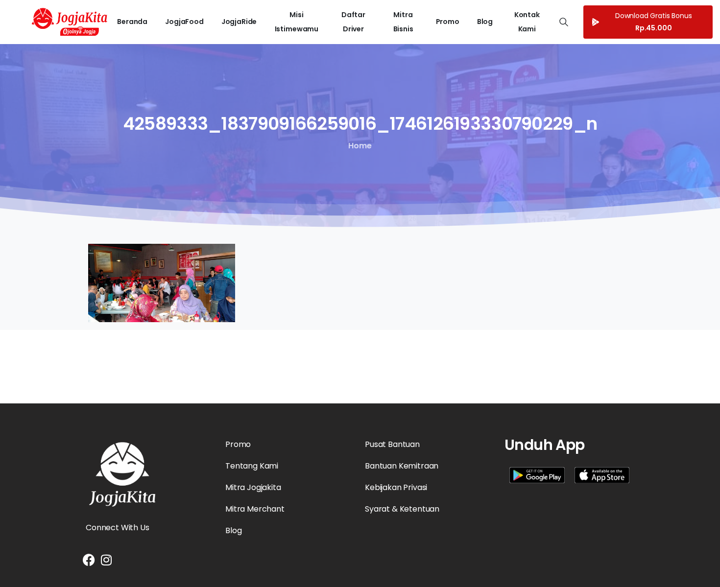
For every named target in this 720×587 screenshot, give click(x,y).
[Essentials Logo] (122, 474)
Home (359, 145)
